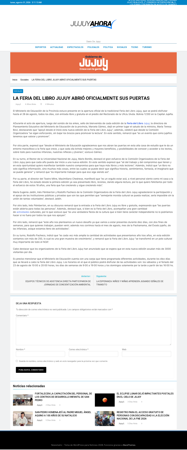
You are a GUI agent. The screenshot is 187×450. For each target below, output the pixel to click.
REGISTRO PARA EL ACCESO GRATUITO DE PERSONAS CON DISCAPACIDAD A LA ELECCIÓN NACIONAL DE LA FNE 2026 (143, 415)
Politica (108, 47)
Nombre (20, 349)
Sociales (122, 47)
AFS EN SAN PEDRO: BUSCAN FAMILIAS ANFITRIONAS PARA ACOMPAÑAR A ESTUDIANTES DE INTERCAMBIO (152, 9)
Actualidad (56, 47)
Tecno (134, 47)
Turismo (147, 47)
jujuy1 (18, 104)
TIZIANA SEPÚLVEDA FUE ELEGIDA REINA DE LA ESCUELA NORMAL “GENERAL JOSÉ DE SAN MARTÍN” (153, 7)
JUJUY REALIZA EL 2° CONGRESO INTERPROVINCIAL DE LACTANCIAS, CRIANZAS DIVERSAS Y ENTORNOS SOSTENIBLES (152, 2)
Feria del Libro (135, 123)
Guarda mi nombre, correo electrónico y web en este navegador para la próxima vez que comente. (63, 361)
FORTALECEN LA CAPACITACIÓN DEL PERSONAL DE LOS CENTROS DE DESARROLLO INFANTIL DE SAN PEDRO (63, 397)
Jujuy (146, 123)
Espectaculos (75, 47)
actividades (23, 212)
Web (124, 349)
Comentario (22, 315)
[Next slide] (175, 1)
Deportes (40, 47)
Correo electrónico (78, 349)
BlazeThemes (129, 445)
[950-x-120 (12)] (93, 62)
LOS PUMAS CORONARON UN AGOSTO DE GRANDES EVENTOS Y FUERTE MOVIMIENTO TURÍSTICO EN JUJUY (153, 5)
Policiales (93, 47)
